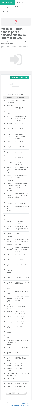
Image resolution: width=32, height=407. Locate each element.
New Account (21, 7)
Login (6, 11)
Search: (8, 91)
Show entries (16, 88)
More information (5, 46)
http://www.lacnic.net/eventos (8, 50)
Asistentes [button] (25, 77)
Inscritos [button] (15, 77)
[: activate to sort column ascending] (5, 97)
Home (21, 2)
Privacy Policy (25, 403)
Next (24, 393)
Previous (8, 393)
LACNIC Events (7, 2)
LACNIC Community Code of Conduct (19, 405)
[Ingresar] (16, 59)
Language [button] (8, 7)
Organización (19, 97)
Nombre (9, 97)
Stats (2, 47)
